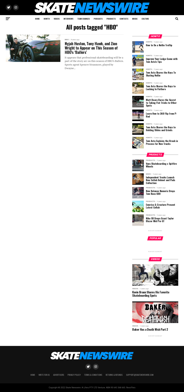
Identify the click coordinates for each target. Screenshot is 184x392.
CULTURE (145, 18)
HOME (37, 18)
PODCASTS (98, 18)
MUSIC (135, 18)
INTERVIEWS (68, 18)
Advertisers (58, 374)
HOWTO (47, 18)
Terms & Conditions (93, 374)
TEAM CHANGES (83, 18)
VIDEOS (57, 18)
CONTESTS (124, 18)
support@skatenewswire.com (140, 374)
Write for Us (44, 374)
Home (32, 374)
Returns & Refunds (114, 374)
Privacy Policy (74, 374)
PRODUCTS (111, 18)
